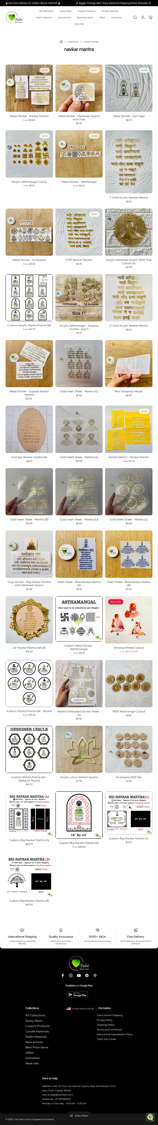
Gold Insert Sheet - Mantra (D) (79, 519)
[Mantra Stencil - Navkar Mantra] (128, 429)
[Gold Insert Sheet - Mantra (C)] (128, 491)
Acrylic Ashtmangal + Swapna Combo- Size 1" (79, 327)
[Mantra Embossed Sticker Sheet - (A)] (79, 683)
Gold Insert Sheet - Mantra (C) (129, 519)
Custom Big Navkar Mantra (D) (79, 842)
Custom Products (37, 1026)
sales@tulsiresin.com (61, 1094)
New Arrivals (34, 1042)
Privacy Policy (104, 1020)
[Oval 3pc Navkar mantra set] (29, 429)
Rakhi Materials (36, 1036)
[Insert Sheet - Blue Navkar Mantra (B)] (128, 554)
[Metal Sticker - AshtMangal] (79, 154)
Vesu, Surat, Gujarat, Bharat (56, 1090)
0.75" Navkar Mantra (79, 259)
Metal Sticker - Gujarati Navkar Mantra (29, 393)
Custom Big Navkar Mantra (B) (29, 900)
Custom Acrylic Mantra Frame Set (29, 325)
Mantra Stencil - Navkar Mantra (129, 457)
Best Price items (36, 1047)
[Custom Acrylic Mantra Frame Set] (29, 297)
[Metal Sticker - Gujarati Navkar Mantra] (29, 363)
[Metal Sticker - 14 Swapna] (29, 232)
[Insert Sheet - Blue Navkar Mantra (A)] (79, 554)
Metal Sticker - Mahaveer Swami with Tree (79, 117)
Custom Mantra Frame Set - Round (29, 711)
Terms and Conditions (109, 1029)
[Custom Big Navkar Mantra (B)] (29, 875)
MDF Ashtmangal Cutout (128, 711)
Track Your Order (106, 1039)
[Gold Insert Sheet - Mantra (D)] (79, 491)
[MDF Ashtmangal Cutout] (128, 683)
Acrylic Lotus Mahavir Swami (79, 777)
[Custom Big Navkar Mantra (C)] (128, 812)
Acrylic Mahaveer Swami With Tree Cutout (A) (129, 261)
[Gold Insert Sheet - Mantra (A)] (79, 429)
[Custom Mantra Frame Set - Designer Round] (29, 749)
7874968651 (64, 1099)
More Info (32, 1063)
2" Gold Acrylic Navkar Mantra (128, 325)
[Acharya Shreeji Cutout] (128, 620)
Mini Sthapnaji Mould (129, 391)
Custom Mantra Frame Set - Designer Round (29, 778)
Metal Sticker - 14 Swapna (29, 259)
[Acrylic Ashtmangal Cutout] (29, 154)
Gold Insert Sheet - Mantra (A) (79, 457)
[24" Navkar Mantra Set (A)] (29, 620)
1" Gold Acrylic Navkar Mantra (129, 197)
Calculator (32, 1058)
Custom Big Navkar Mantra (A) (29, 840)
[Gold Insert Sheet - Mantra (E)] (79, 363)
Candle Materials (37, 1031)
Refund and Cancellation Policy (115, 1034)
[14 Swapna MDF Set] (128, 749)
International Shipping (110, 1015)
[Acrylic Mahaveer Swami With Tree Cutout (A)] (128, 232)
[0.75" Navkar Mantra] (79, 232)
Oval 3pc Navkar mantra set (29, 457)
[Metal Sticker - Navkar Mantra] (29, 88)
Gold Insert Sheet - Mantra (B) (29, 519)
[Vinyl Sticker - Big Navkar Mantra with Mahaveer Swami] (29, 554)
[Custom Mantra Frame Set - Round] (29, 683)
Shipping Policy (105, 1024)
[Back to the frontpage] (61, 41)
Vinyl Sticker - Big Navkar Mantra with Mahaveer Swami (29, 583)
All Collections (35, 1015)
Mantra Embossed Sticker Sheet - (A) (79, 713)
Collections (73, 41)
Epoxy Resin (33, 1021)
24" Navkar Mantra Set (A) (29, 647)
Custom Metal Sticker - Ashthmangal (79, 647)
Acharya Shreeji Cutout (129, 647)
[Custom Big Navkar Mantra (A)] (29, 813)
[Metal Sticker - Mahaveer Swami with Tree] (79, 88)
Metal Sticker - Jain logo (129, 116)
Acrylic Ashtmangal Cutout (29, 181)
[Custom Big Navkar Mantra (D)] (79, 815)
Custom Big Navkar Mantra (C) (129, 838)
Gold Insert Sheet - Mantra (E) (79, 391)
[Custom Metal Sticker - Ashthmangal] (79, 619)
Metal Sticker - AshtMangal (79, 181)
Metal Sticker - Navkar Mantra (29, 116)
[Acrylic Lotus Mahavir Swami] (79, 749)
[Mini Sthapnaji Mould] (128, 363)
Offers (29, 1052)
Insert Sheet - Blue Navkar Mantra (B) (129, 583)
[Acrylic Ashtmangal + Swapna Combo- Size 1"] (79, 298)
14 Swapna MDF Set (128, 777)
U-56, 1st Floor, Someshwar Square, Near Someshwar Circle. (84, 1086)
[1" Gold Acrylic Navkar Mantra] (128, 161)
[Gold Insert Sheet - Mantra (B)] (29, 491)
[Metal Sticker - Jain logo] (128, 88)
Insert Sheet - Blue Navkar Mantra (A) (79, 583)
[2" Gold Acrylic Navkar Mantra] (128, 298)
